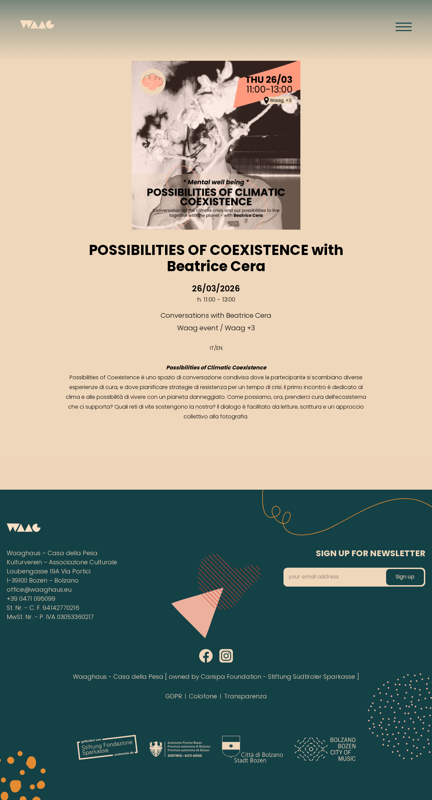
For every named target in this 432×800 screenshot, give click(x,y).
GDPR (173, 696)
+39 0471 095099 (31, 599)
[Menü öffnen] (404, 26)
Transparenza (245, 696)
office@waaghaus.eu (39, 590)
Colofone (203, 696)
